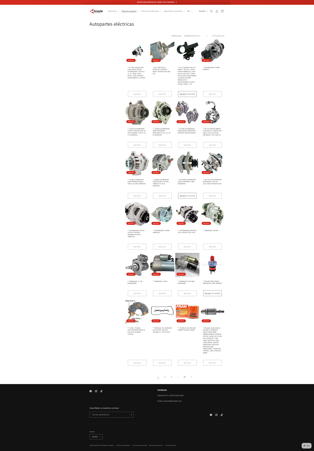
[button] (113, 11)
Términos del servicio (156, 445)
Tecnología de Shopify (107, 445)
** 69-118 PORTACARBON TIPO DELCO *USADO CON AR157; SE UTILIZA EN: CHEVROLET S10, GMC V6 (212, 132)
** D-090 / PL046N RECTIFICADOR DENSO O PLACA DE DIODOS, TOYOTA (136, 331)
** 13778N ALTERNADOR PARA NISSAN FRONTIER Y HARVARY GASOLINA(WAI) (187, 131)
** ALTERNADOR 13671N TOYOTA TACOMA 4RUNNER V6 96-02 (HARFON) (136, 233)
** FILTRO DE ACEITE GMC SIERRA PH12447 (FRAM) (187, 329)
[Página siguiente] (191, 377)
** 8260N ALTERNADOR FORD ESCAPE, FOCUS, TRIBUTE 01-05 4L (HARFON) (161, 183)
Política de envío (171, 445)
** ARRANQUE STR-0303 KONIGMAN (186, 282)
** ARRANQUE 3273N (160, 281)
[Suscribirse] (131, 415)
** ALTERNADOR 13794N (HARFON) (161, 231)
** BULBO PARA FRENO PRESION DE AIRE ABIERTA (212, 282)
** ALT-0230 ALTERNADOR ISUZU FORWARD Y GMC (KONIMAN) (187, 182)
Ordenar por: (177, 36)
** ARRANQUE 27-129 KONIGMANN (135, 282)
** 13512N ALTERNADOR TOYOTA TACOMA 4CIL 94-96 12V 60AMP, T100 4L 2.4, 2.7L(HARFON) (137, 132)
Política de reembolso (123, 445)
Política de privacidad (140, 445)
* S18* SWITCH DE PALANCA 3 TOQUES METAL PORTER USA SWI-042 (162, 71)
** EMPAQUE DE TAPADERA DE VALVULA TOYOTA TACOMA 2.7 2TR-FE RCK (162, 330)
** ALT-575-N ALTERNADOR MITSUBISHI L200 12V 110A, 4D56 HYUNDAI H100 (212, 182)
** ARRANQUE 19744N (210, 230)
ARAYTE (97, 445)
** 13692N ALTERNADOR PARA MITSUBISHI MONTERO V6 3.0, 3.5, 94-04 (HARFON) (162, 132)
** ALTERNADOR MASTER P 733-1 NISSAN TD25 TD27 (187, 231)
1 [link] (158, 377)
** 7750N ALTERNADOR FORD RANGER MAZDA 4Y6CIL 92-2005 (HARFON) (137, 182)
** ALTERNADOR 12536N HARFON (211, 69)
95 (185, 377)
